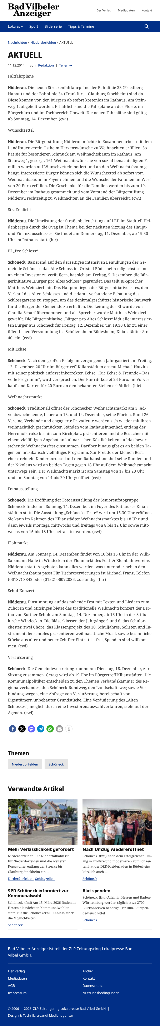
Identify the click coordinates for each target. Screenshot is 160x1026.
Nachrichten (17, 42)
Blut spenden (96, 890)
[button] (12, 728)
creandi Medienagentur (54, 1015)
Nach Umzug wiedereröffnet (113, 849)
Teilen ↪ (65, 65)
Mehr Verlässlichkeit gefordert (41, 849)
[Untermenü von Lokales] (22, 26)
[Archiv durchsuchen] (146, 26)
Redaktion (46, 65)
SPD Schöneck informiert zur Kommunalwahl (38, 893)
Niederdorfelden (43, 42)
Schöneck (56, 764)
